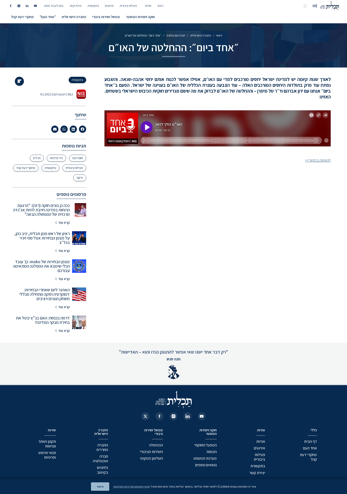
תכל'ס (37, 158)
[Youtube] (202, 416)
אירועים (109, 6)
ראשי (160, 6)
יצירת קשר (75, 6)
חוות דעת (77, 158)
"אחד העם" (48, 16)
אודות (148, 6)
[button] (82, 129)
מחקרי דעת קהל (22, 16)
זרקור (80, 178)
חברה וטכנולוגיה (175, 35)
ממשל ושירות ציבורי (106, 16)
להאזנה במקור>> (318, 160)
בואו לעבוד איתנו (53, 6)
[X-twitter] (145, 416)
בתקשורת (93, 6)
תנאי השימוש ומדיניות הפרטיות (131, 486)
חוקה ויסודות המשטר (140, 16)
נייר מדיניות (56, 158)
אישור (100, 486)
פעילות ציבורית (128, 6)
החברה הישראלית (74, 16)
